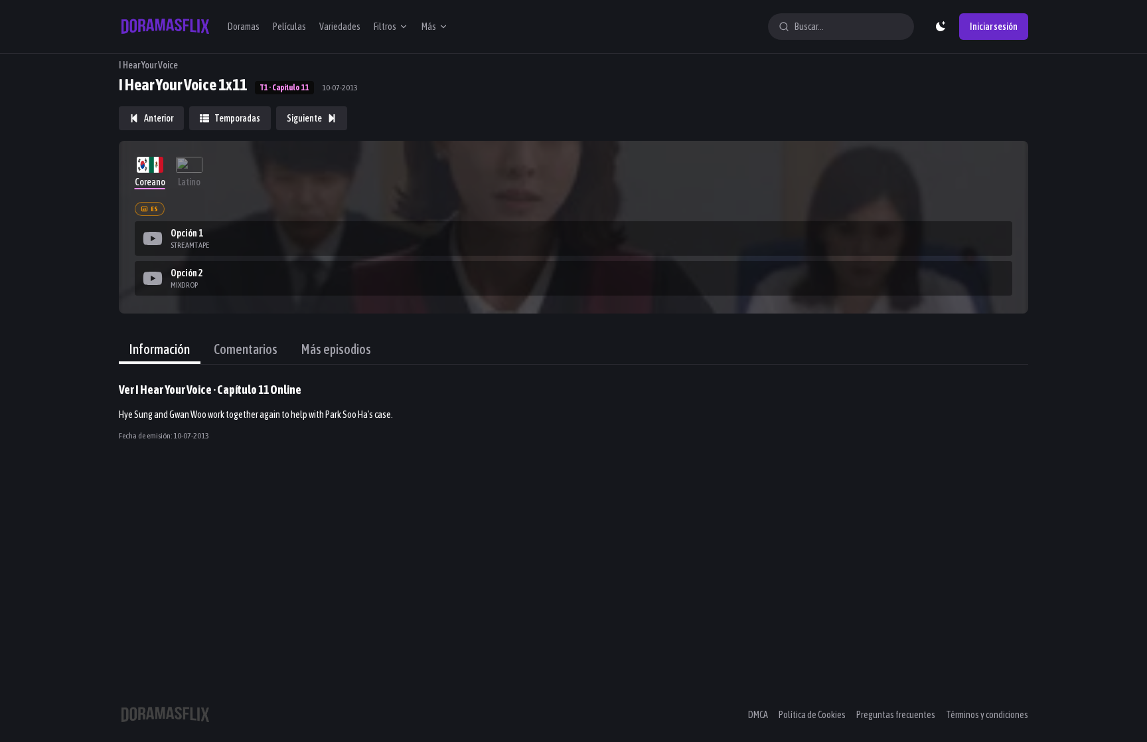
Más (428, 26)
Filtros (385, 26)
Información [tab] (159, 349)
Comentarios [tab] (245, 349)
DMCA (758, 714)
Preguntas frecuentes (895, 714)
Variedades (339, 26)
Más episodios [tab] (336, 349)
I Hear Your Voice (148, 65)
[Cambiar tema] (940, 26)
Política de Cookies (812, 714)
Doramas (244, 26)
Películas (289, 26)
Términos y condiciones (987, 714)
